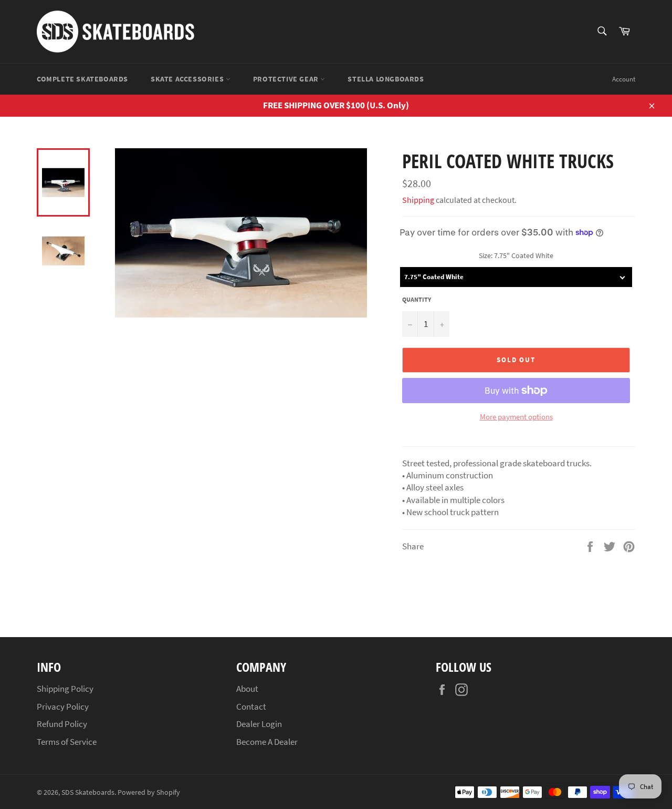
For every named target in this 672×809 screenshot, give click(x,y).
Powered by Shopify (149, 792)
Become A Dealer (267, 741)
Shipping (418, 199)
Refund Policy (62, 724)
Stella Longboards (386, 79)
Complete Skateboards (82, 79)
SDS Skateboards (87, 792)
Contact (251, 706)
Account (623, 79)
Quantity (416, 299)
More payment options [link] (516, 417)
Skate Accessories (188, 79)
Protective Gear (287, 79)
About (247, 688)
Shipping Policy (65, 688)
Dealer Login (259, 724)
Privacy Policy (63, 706)
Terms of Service (67, 741)
